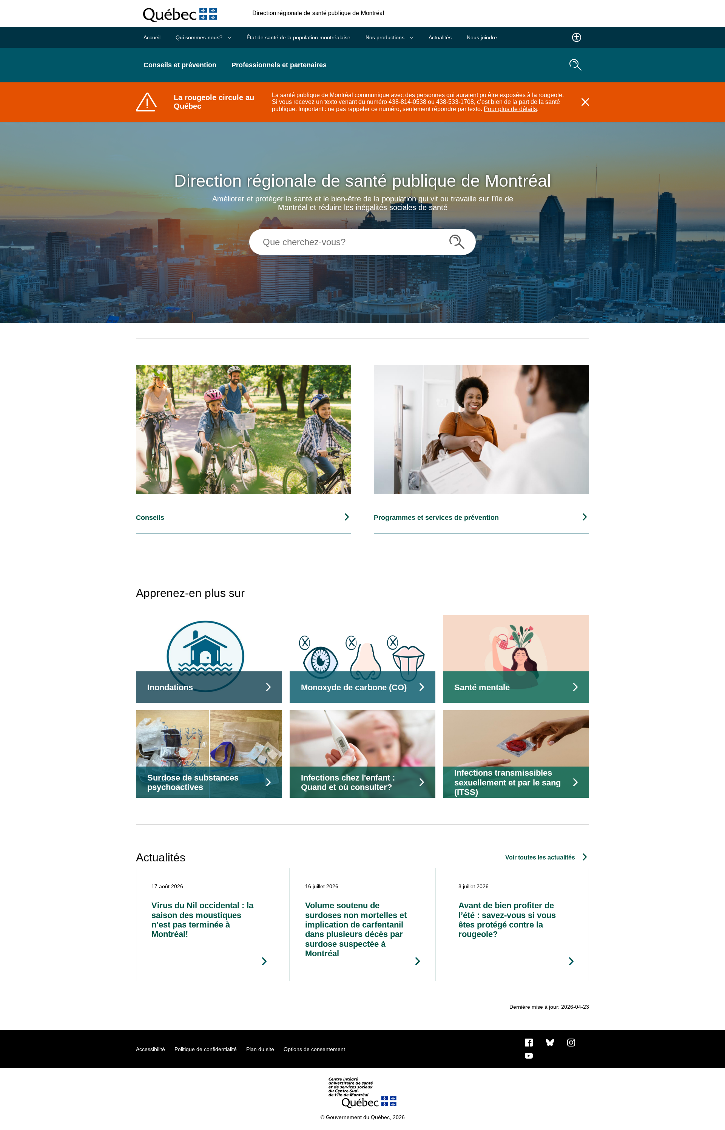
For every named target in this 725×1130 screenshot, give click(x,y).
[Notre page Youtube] (529, 1055)
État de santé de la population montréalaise (298, 37)
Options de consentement (314, 1049)
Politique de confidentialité (205, 1049)
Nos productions (386, 37)
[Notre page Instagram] (571, 1042)
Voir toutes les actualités (540, 857)
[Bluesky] (550, 1042)
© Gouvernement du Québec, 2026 (363, 1117)
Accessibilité (150, 1049)
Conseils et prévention (179, 65)
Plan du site (260, 1049)
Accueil (151, 37)
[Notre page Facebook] (529, 1042)
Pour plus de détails (510, 109)
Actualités (440, 37)
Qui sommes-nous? (200, 37)
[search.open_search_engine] (575, 65)
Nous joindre (482, 37)
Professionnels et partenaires (279, 65)
